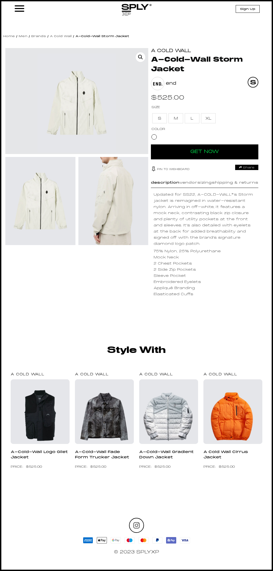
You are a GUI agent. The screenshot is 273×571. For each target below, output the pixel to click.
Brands (38, 36)
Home (9, 36)
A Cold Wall (61, 36)
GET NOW (204, 151)
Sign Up (247, 9)
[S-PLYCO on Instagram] (136, 525)
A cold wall (171, 50)
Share (248, 167)
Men (23, 36)
